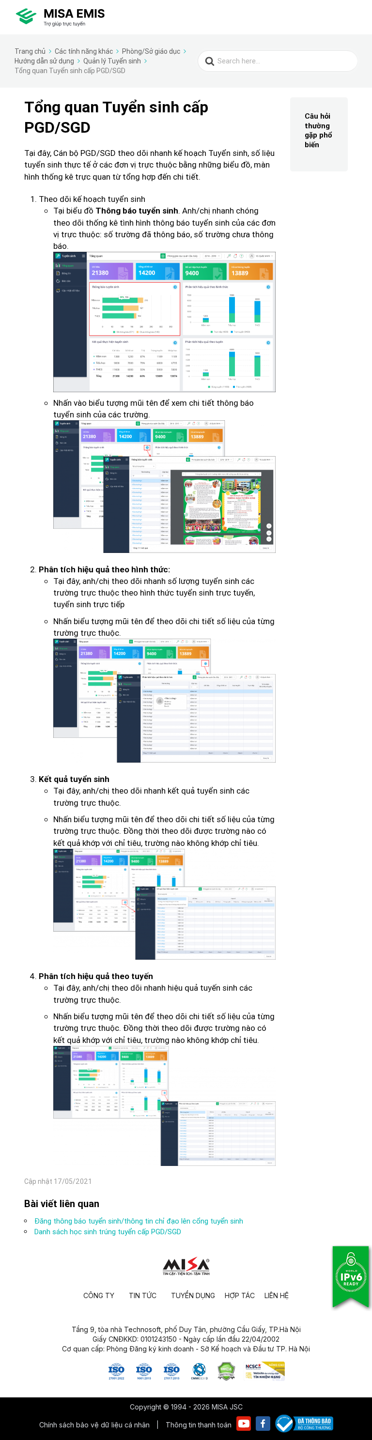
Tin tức (142, 1295)
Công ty (98, 1295)
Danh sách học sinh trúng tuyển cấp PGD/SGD (107, 1231)
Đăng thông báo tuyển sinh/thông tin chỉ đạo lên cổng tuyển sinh (138, 1221)
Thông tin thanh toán (199, 1425)
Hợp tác (240, 1295)
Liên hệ (276, 1295)
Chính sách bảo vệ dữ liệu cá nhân (95, 1425)
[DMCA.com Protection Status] (226, 1378)
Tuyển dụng (193, 1295)
